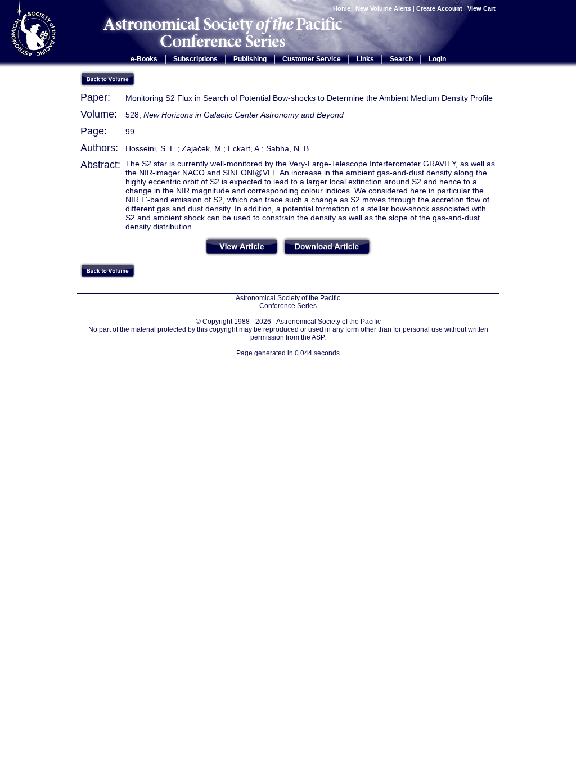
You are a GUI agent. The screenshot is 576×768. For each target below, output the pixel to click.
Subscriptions (195, 59)
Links (365, 59)
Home (341, 8)
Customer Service (311, 59)
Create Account (439, 8)
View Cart (482, 8)
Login (437, 59)
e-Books (144, 59)
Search (401, 59)
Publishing (250, 59)
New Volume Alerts (383, 8)
